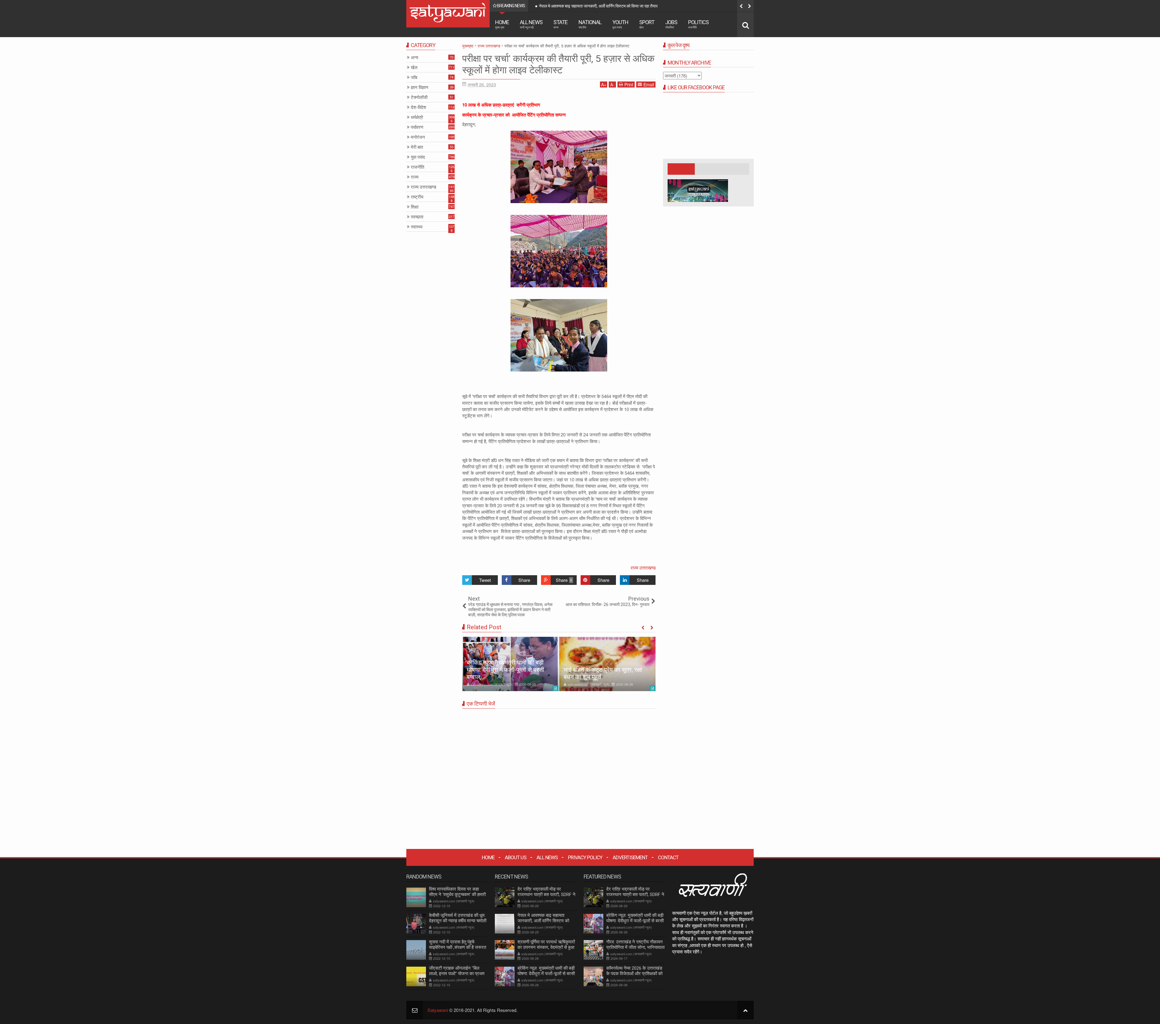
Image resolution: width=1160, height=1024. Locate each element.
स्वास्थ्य (416, 227)
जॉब (414, 77)
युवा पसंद (418, 157)
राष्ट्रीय (417, 197)
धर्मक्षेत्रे (417, 117)
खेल (414, 67)
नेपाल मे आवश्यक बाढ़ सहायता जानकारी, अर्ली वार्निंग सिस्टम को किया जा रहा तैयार (543, 921)
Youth (620, 24)
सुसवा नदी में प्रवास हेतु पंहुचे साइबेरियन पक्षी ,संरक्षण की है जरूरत (457, 944)
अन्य (414, 57)
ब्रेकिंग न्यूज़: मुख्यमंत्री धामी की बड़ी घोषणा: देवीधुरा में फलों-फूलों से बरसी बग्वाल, (505, 670)
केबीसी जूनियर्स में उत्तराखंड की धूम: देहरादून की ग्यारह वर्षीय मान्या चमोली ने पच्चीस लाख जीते (457, 921)
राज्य (414, 177)
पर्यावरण (417, 127)
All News (531, 24)
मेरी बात (417, 147)
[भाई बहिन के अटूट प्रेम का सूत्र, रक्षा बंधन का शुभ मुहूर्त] (607, 664)
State (560, 24)
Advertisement (630, 857)
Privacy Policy (585, 857)
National (589, 24)
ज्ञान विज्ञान (419, 87)
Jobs (671, 24)
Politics (698, 24)
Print (628, 84)
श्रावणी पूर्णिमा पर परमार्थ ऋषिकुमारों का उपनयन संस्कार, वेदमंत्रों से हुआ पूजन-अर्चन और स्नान (608, 6)
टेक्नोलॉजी (419, 97)
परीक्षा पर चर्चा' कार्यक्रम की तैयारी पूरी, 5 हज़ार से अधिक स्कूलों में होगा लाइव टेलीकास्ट (558, 64)
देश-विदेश (418, 107)
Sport (646, 24)
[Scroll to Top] (745, 1010)
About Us (515, 857)
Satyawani (437, 1010)
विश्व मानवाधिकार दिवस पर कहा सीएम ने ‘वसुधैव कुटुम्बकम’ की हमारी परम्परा (457, 894)
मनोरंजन (418, 137)
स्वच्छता (417, 217)
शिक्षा (414, 207)
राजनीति (417, 167)
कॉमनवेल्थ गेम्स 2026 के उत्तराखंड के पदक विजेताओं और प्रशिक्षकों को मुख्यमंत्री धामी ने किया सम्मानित (634, 973)
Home (502, 24)
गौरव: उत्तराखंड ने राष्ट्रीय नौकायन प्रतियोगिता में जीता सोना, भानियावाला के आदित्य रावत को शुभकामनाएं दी (635, 947)
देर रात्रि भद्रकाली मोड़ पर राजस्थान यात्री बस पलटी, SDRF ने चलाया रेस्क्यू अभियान (546, 894)
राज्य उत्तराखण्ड (643, 567)
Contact (668, 857)
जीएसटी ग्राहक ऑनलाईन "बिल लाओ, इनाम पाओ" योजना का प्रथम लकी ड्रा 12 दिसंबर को (457, 973)
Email (648, 84)
